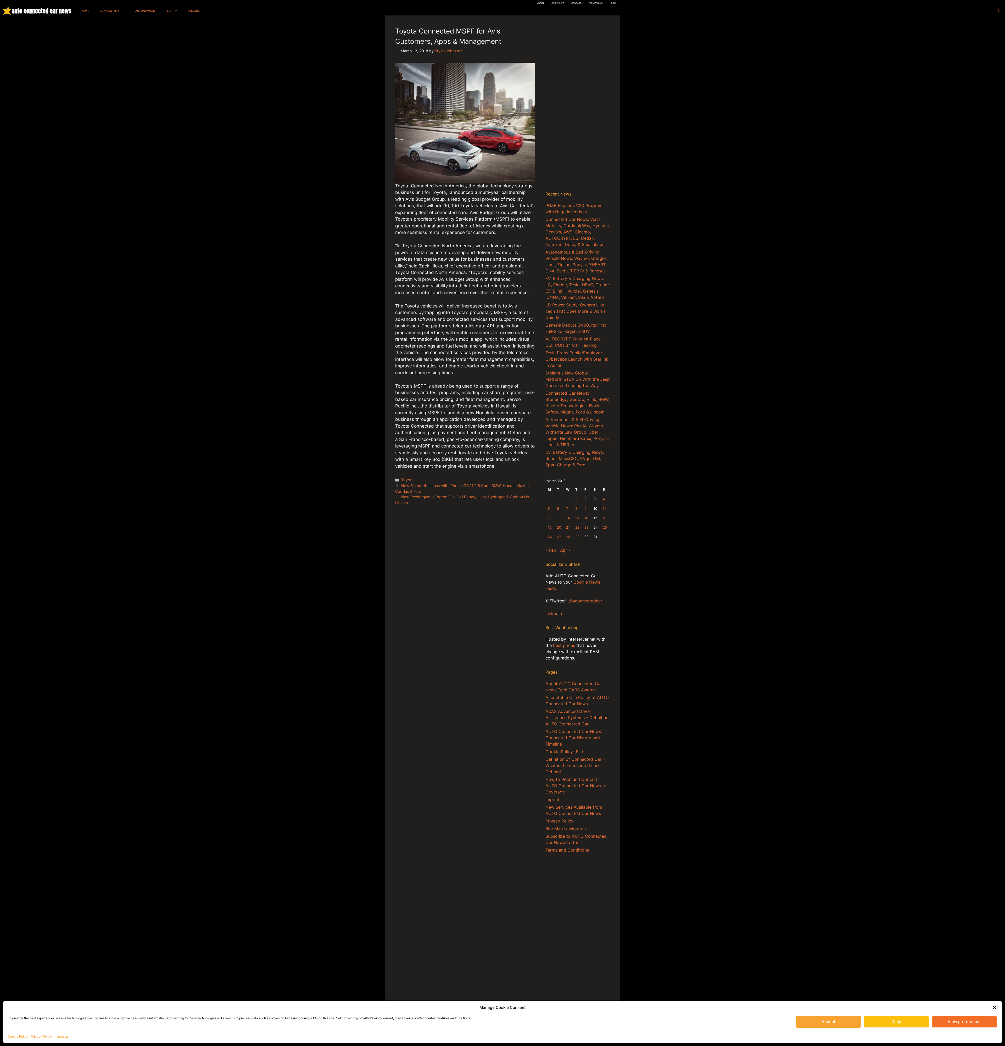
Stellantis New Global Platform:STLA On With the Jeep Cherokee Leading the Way (577, 379)
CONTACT (576, 3)
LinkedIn (553, 613)
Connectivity (110, 10)
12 (549, 518)
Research (194, 10)
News (85, 10)
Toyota (407, 480)
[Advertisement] (577, 104)
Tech (168, 10)
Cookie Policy (18, 1036)
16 (586, 518)
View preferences (964, 1021)
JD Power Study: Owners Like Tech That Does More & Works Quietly (575, 311)
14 (568, 518)
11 (604, 509)
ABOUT (540, 3)
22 (577, 527)
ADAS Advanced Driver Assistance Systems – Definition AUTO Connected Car (576, 717)
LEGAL (613, 3)
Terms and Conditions (567, 850)
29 (577, 537)
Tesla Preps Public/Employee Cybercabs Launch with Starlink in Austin (576, 359)
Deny (896, 1021)
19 (549, 527)
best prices (564, 645)
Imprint (552, 799)
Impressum (62, 1036)
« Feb (550, 550)
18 (604, 518)
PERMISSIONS (595, 3)
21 (568, 527)
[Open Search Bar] (998, 10)
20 (559, 527)
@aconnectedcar (585, 600)
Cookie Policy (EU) (564, 751)
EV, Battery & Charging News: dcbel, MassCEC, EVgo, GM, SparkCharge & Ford (574, 458)
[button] (994, 1007)
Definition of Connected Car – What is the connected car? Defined (575, 765)
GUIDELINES (557, 3)
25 (605, 527)
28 (568, 537)
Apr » (565, 550)
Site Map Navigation (565, 828)
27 (559, 537)
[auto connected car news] (7, 10)
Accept (828, 1021)
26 (550, 537)
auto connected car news (41, 11)
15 (577, 518)
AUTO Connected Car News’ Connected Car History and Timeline (573, 738)
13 (559, 518)
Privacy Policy (41, 1036)
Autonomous (145, 10)
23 (586, 527)
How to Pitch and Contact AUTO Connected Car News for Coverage (576, 786)
